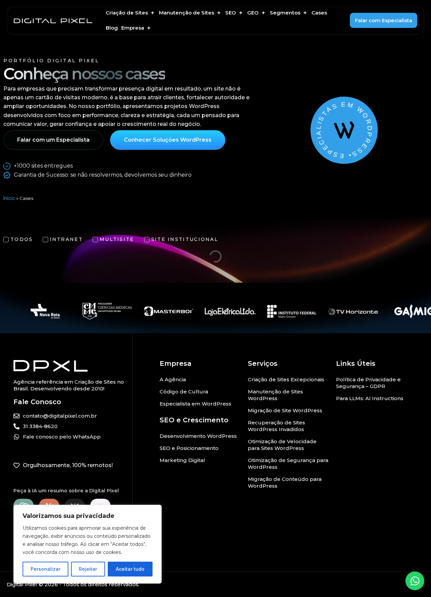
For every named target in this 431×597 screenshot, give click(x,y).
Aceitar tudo (130, 569)
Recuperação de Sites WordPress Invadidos (276, 425)
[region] (87, 544)
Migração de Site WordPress (285, 410)
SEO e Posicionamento (189, 448)
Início (9, 198)
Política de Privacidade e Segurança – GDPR (368, 382)
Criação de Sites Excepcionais (286, 379)
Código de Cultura (184, 391)
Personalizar (45, 569)
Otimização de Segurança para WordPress (288, 463)
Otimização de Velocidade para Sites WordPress (282, 444)
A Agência (173, 379)
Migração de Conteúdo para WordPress (285, 482)
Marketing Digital (182, 460)
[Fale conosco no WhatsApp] (414, 580)
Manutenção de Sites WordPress (275, 394)
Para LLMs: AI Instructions (369, 398)
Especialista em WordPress (195, 403)
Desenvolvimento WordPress (198, 436)
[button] (131, 13)
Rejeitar (88, 569)
